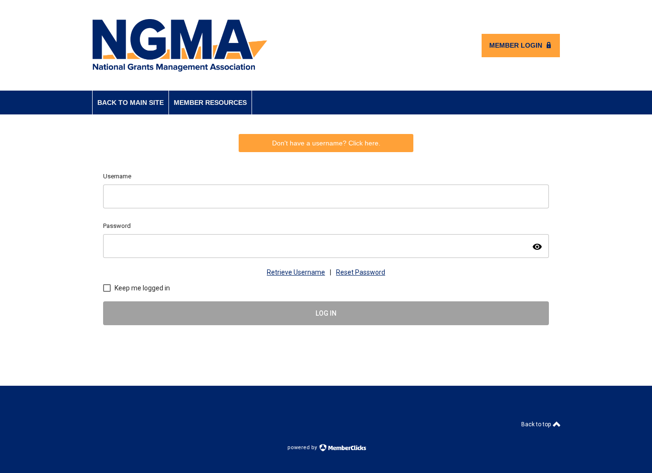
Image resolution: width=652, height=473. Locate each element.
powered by (302, 447)
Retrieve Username (296, 272)
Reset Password (360, 272)
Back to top (536, 424)
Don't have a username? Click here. (326, 143)
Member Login (515, 45)
